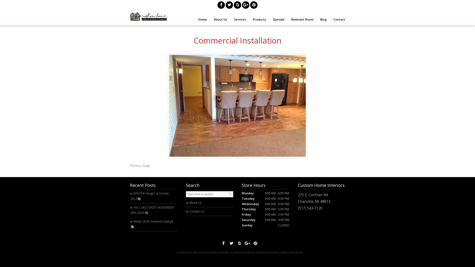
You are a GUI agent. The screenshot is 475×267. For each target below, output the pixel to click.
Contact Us (196, 211)
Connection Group (291, 252)
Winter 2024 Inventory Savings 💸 (151, 224)
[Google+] (245, 5)
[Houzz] (237, 5)
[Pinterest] (254, 5)
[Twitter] (229, 5)
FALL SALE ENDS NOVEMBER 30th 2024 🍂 (152, 210)
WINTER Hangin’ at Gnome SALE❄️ (149, 196)
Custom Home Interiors (148, 16)
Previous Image (140, 166)
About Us (195, 203)
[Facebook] (221, 5)
